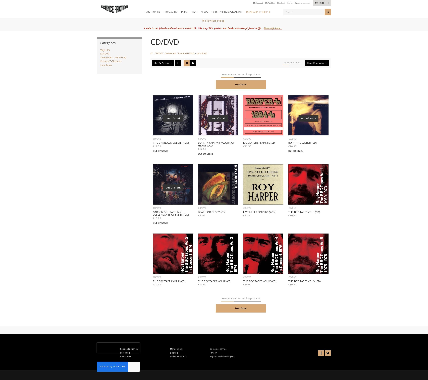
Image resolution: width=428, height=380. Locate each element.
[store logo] (115, 9)
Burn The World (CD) (302, 142)
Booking (174, 353)
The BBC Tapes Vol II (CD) (169, 281)
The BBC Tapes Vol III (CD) (214, 281)
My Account (258, 3)
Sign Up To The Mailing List (222, 356)
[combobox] (307, 12)
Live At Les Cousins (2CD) (259, 212)
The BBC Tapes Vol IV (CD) (259, 281)
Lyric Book (201, 53)
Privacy (213, 353)
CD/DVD (159, 53)
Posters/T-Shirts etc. (111, 61)
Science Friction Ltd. (129, 349)
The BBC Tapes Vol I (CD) (304, 212)
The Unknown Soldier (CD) (171, 142)
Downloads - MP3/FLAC (113, 57)
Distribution (125, 356)
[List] (193, 63)
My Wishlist (270, 3)
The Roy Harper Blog (213, 20)
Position (165, 63)
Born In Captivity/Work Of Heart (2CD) (216, 144)
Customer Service (218, 349)
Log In (289, 3)
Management (176, 349)
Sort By (157, 63)
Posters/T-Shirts (186, 53)
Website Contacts (178, 356)
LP (151, 53)
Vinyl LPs (105, 50)
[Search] (328, 12)
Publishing (125, 353)
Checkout (281, 3)
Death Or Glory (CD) (212, 212)
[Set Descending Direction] (178, 63)
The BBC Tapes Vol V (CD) (304, 281)
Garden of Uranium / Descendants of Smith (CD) (171, 213)
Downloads (170, 53)
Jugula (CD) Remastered (259, 142)
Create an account (302, 3)
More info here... (273, 28)
